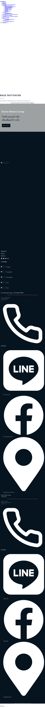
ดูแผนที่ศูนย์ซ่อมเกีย (7, 696)
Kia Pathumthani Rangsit (8, 436)
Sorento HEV (9, 271)
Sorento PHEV (10, 277)
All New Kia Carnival (9, 7)
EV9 (8, 282)
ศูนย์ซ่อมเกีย (5, 598)
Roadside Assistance (8, 15)
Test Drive (6, 125)
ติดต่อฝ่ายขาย (7, 13)
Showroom (4, 5)
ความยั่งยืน (7, 19)
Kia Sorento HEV (8, 8)
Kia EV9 (6, 10)
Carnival (8, 266)
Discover (4, 18)
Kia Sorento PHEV (8, 9)
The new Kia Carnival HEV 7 (10, 6)
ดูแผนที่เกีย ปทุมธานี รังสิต (8, 492)
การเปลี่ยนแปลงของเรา (9, 21)
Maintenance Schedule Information (11, 16)
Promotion (4, 4)
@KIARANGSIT (6, 394)
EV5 (8, 287)
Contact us (4, 22)
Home (3, 3)
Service (3, 14)
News (3, 17)
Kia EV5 (6, 11)
